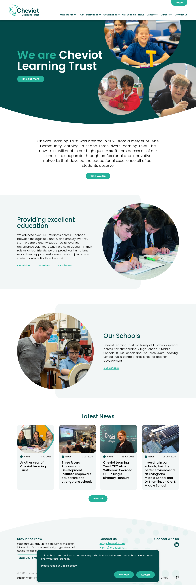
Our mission (64, 265)
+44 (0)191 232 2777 (112, 548)
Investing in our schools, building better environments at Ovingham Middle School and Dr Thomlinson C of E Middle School (160, 474)
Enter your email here (32, 558)
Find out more (30, 79)
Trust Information (88, 14)
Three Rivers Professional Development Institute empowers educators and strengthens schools (77, 472)
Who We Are (67, 14)
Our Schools (129, 14)
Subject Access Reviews (30, 577)
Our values (43, 265)
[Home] (24, 10)
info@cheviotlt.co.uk (112, 543)
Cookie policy (69, 566)
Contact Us (181, 14)
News (141, 14)
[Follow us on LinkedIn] (176, 544)
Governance (110, 14)
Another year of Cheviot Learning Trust (33, 466)
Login (179, 2)
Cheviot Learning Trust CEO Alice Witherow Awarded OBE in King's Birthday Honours (117, 470)
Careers (165, 14)
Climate (151, 14)
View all (98, 498)
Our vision (23, 265)
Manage (124, 574)
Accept (145, 574)
